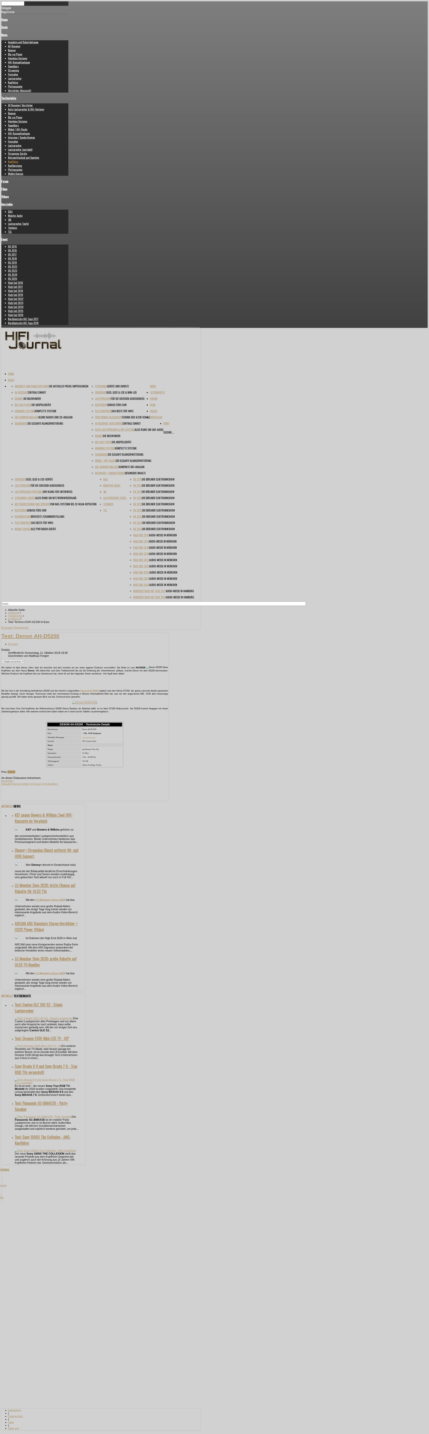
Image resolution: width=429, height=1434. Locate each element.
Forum (4, 181)
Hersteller (7, 204)
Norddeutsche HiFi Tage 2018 (23, 323)
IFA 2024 (12, 275)
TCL (10, 232)
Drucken (13, 644)
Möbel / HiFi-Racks (17, 129)
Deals (4, 27)
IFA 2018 (12, 259)
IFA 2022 (12, 267)
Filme (4, 189)
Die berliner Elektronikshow (158, 479)
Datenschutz (15, 1416)
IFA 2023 (12, 271)
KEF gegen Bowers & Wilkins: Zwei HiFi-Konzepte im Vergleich (44, 818)
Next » (11, 772)
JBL (9, 220)
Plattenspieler (15, 87)
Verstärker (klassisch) (19, 91)
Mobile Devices (15, 174)
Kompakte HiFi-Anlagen (131, 467)
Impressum (14, 1410)
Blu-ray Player (15, 54)
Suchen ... (168, 432)
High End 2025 (15, 311)
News (4, 35)
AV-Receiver (14, 46)
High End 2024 (15, 307)
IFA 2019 (12, 263)
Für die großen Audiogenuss (127, 399)
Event (4, 239)
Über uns (13, 1428)
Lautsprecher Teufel (18, 224)
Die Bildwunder (32, 399)
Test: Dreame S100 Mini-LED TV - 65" (42, 1038)
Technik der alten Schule (135, 417)
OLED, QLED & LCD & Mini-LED (121, 392)
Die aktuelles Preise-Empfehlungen (68, 386)
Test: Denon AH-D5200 (30, 636)
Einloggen (7, 627)
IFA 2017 (12, 255)
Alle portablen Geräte (43, 529)
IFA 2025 (12, 279)
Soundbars (13, 66)
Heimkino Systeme (17, 58)
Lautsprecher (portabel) (20, 150)
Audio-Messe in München (163, 535)
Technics (12, 228)
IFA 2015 (12, 247)
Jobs (11, 1422)
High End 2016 (15, 283)
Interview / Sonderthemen (21, 138)
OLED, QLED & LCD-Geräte (39, 479)
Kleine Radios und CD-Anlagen (56, 417)
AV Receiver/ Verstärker (20, 105)
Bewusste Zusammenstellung (47, 517)
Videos (5, 196)
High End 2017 (15, 287)
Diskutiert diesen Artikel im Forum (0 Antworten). (29, 784)
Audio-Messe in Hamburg (180, 591)
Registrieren (21, 627)
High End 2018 (15, 291)
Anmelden (7, 781)
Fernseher (13, 74)
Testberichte (8, 98)
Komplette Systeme (45, 411)
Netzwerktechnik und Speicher (23, 158)
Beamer (12, 50)
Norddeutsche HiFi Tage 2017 (23, 319)
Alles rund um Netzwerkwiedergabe (55, 498)
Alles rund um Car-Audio (149, 430)
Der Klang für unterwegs (57, 492)
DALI (10, 212)
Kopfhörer (13, 83)
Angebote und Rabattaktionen (23, 42)
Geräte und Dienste (118, 386)
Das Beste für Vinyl (123, 411)
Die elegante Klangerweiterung (45, 423)
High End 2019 (15, 295)
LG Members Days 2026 (50, 899)
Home (4, 19)
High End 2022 (15, 299)
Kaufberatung (15, 166)
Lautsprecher (15, 78)
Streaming (13, 70)
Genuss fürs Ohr (117, 405)
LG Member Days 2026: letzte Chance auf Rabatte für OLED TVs (45, 888)
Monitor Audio (15, 216)
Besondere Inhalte (135, 473)
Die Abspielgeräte (41, 405)
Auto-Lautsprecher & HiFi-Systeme (26, 109)
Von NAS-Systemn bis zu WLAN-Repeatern (73, 504)
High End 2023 (15, 303)
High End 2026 (15, 315)
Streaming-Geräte (17, 154)
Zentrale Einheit (37, 392)
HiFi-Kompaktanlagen (19, 62)
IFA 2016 (12, 251)
